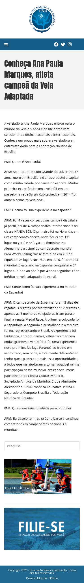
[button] (6, 44)
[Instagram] (69, 44)
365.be (53, 578)
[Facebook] (56, 44)
